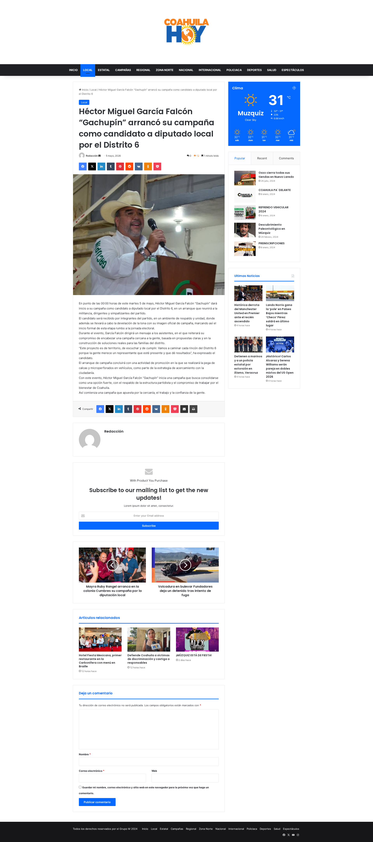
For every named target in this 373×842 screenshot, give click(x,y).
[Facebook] (83, 166)
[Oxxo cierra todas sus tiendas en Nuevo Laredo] (245, 178)
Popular (239, 158)
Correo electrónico (91, 770)
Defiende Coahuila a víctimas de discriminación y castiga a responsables (148, 659)
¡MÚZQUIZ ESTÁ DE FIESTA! (194, 655)
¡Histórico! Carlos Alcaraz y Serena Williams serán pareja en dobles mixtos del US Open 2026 (280, 366)
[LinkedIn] (101, 166)
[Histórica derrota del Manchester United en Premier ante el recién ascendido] (248, 293)
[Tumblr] (111, 166)
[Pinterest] (120, 166)
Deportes (254, 70)
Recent (262, 158)
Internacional (210, 70)
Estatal (104, 70)
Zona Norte (164, 70)
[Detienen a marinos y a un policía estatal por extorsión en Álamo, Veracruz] (248, 344)
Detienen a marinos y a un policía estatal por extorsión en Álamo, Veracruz (248, 364)
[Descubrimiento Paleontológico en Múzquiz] (245, 230)
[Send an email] (99, 155)
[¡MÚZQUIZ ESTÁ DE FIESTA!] (197, 639)
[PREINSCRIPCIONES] (245, 248)
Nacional (186, 70)
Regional (143, 70)
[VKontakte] (139, 166)
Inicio (73, 70)
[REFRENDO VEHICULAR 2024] (245, 212)
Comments (286, 158)
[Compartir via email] (184, 409)
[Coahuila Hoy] (186, 32)
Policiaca (234, 70)
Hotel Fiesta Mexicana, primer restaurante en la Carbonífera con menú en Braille (100, 660)
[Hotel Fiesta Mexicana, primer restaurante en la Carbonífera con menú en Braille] (100, 639)
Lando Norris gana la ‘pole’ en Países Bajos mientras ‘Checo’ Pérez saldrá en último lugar (279, 315)
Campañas (123, 70)
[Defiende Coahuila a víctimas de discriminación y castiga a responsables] (148, 639)
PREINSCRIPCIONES (272, 243)
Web (154, 770)
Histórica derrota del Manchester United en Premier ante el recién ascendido (247, 313)
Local (87, 70)
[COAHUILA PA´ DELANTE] (245, 195)
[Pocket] (157, 166)
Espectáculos (293, 70)
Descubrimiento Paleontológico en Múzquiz (272, 229)
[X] (92, 166)
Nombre (85, 754)
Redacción (92, 155)
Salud (271, 70)
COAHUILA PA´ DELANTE (275, 190)
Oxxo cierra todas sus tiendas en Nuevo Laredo (276, 175)
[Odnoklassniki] (148, 166)
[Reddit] (129, 166)
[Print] (193, 409)
